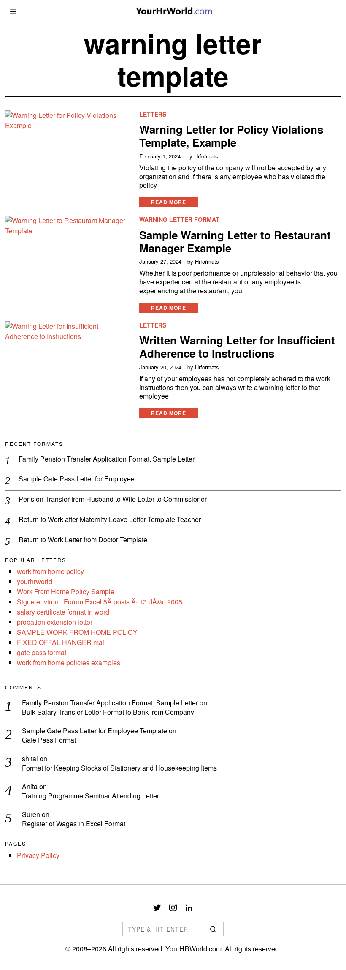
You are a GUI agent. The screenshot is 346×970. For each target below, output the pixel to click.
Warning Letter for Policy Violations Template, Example (231, 136)
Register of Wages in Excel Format (73, 824)
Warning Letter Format (179, 220)
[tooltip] (157, 907)
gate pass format (41, 652)
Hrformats (206, 156)
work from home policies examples (68, 662)
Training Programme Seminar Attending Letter (90, 796)
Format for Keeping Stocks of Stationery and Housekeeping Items (119, 768)
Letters (152, 114)
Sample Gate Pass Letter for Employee (77, 479)
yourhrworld (34, 581)
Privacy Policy (38, 855)
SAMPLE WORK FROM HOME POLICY (77, 632)
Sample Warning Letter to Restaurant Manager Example (235, 241)
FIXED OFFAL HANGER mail (61, 642)
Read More (168, 202)
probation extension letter (54, 622)
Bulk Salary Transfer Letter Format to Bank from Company (108, 712)
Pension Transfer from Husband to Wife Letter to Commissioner (113, 499)
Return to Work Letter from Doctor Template (83, 540)
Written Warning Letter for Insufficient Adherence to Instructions (237, 346)
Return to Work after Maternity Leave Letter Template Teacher (110, 519)
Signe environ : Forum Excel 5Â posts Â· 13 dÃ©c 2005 (99, 602)
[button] (213, 929)
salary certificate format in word (63, 612)
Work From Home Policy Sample (65, 591)
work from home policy (50, 571)
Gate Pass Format (49, 740)
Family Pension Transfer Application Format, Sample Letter (107, 459)
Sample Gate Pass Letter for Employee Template (94, 730)
